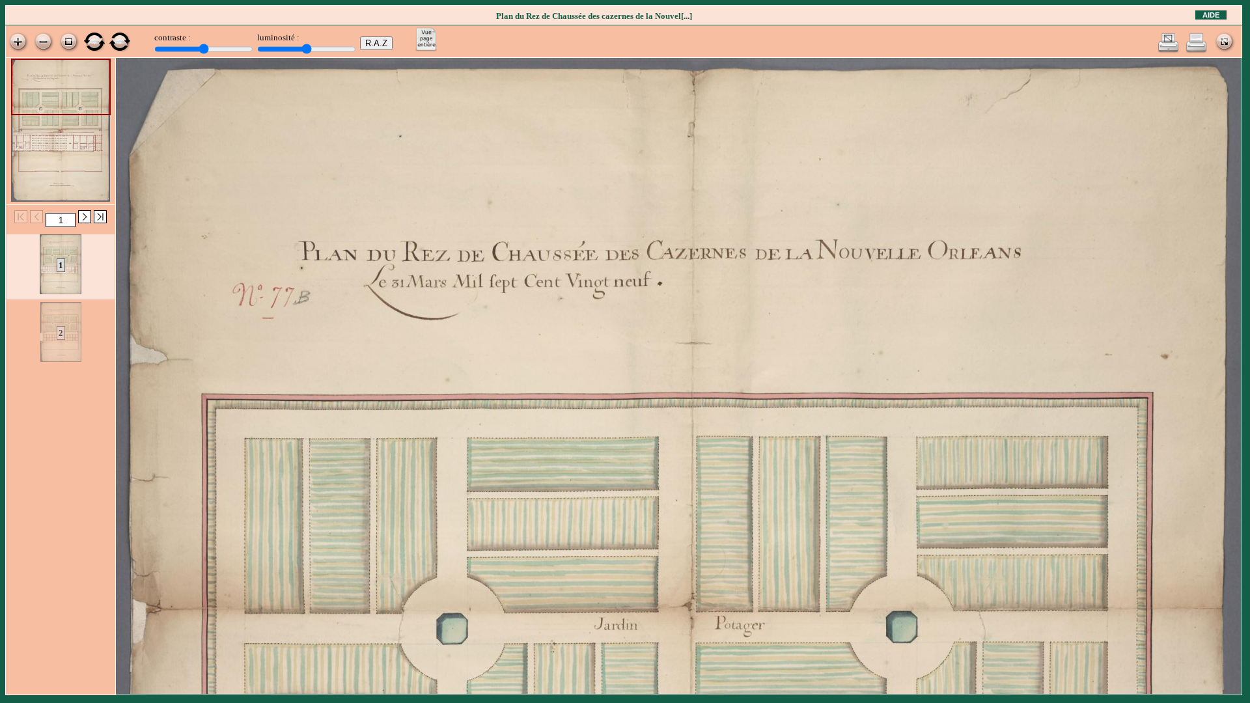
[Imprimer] (1196, 50)
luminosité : (278, 37)
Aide (1210, 15)
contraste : (172, 37)
